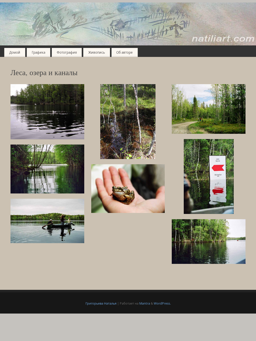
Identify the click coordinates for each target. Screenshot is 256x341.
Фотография (67, 52)
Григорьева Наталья (101, 303)
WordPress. (162, 303)
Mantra (144, 303)
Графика (38, 52)
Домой (14, 52)
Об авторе (124, 52)
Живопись (96, 52)
